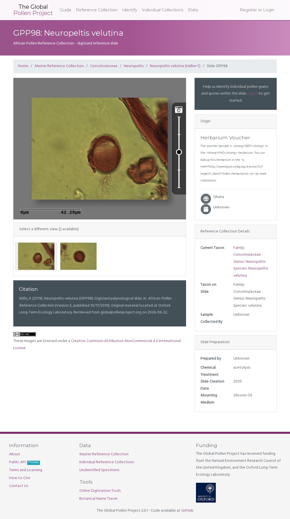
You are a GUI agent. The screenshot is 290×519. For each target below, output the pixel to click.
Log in (253, 93)
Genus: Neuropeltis (249, 262)
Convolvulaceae (104, 66)
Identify (129, 9)
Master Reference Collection (59, 66)
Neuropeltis (134, 66)
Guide (65, 9)
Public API (24, 462)
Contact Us (18, 486)
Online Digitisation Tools (100, 491)
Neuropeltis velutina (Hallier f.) (175, 66)
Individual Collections (162, 9)
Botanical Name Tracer (98, 498)
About (14, 454)
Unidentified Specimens (99, 470)
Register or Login (257, 9)
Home (23, 66)
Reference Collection (97, 9)
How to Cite (19, 478)
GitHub (187, 510)
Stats (193, 9)
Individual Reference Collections (106, 462)
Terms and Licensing (25, 470)
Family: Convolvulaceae (247, 251)
